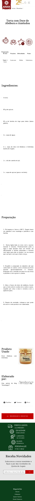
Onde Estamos (17, 499)
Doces (17, 491)
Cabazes (17, 494)
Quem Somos (17, 496)
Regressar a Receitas (18, 416)
